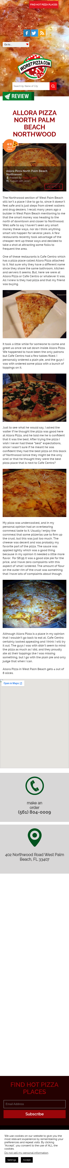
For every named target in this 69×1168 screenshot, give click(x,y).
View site (54, 186)
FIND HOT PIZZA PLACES (43, 4)
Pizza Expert (30, 177)
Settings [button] (11, 1160)
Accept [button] (27, 1160)
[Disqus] (34, 926)
